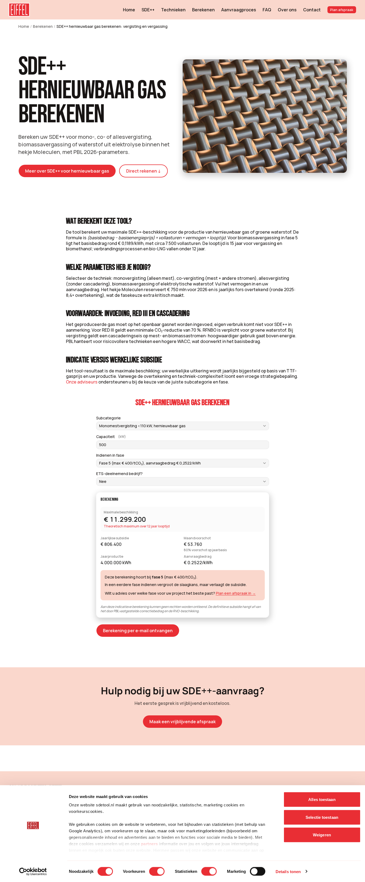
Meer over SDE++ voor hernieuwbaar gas (67, 171)
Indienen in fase (110, 455)
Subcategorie (108, 418)
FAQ (267, 10)
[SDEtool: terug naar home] (19, 9)
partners (149, 843)
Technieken (173, 10)
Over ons (287, 10)
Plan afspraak (341, 9)
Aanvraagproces (238, 10)
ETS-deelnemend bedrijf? (119, 474)
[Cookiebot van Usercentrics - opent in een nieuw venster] (32, 871)
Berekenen (203, 10)
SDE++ (148, 10)
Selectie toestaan (322, 817)
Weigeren (322, 835)
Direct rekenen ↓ (143, 171)
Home (129, 10)
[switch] (157, 871)
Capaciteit (111, 437)
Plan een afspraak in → (236, 593)
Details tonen (288, 871)
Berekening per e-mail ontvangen (138, 631)
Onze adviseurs (82, 382)
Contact (312, 10)
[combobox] (182, 426)
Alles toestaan (321, 799)
